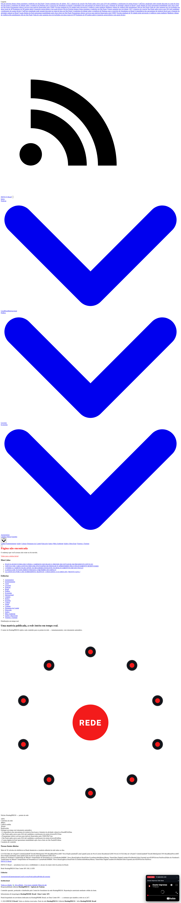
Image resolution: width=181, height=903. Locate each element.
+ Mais (4, 539)
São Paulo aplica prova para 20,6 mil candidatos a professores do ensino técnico (111, 4)
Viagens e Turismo (83, 544)
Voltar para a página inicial (9, 556)
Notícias (7, 587)
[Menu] (13, 197)
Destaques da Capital (34, 544)
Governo (4, 423)
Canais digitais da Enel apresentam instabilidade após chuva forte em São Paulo (45, 13)
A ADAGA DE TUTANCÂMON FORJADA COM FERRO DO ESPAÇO (30, 570)
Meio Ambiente (58, 544)
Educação (44, 544)
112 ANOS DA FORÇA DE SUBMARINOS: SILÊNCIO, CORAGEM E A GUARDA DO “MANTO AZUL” (42, 572)
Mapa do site (42, 885)
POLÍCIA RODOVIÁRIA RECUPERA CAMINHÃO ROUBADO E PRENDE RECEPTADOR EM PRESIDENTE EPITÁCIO (49, 564)
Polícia (9, 537)
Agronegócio (5, 535)
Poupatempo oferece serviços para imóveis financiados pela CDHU (32, 7)
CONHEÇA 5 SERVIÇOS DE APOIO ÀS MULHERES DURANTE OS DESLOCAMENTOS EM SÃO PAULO (44, 568)
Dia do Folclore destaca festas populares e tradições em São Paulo (22, 4)
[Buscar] (2, 546)
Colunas (24, 544)
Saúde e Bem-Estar (70, 544)
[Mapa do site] (90, 195)
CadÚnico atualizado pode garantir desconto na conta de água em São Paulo (47, 11)
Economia (8, 593)
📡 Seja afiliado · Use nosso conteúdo (25, 885)
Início (3, 199)
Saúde (19, 544)
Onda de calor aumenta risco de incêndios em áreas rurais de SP (54, 15)
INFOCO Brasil (6, 197)
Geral (3, 311)
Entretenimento (11, 544)
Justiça (50, 544)
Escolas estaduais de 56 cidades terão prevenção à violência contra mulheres (80, 7)
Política (7, 591)
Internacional (12, 311)
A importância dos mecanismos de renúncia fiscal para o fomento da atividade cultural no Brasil (103, 5)
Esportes (14, 537)
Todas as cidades (6, 885)
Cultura (3, 544)
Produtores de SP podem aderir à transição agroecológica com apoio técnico (38, 9)
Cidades (3, 537)
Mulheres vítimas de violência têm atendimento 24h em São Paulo (127, 7)
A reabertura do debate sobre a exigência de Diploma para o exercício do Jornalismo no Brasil (41, 5)
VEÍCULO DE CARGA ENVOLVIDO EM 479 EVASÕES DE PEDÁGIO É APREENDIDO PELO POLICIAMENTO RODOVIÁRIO (52, 566)
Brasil (6, 311)
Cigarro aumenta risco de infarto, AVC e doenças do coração (65, 4)
